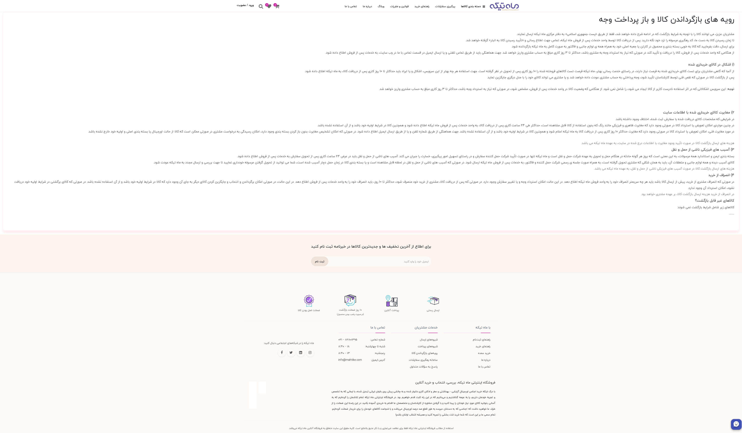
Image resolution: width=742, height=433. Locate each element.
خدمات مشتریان (426, 327)
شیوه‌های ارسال (429, 339)
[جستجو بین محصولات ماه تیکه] (261, 6)
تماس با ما (351, 6)
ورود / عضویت (245, 5)
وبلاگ (381, 6)
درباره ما (367, 6)
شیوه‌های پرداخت (428, 346)
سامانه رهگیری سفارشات (423, 359)
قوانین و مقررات (399, 6)
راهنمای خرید (421, 6)
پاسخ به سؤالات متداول (424, 366)
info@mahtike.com (350, 359)
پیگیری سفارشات (445, 6)
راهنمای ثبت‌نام (481, 339)
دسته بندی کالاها (471, 6)
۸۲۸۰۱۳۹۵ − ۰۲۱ (347, 339)
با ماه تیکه (483, 327)
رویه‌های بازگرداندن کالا (425, 353)
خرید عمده (484, 353)
